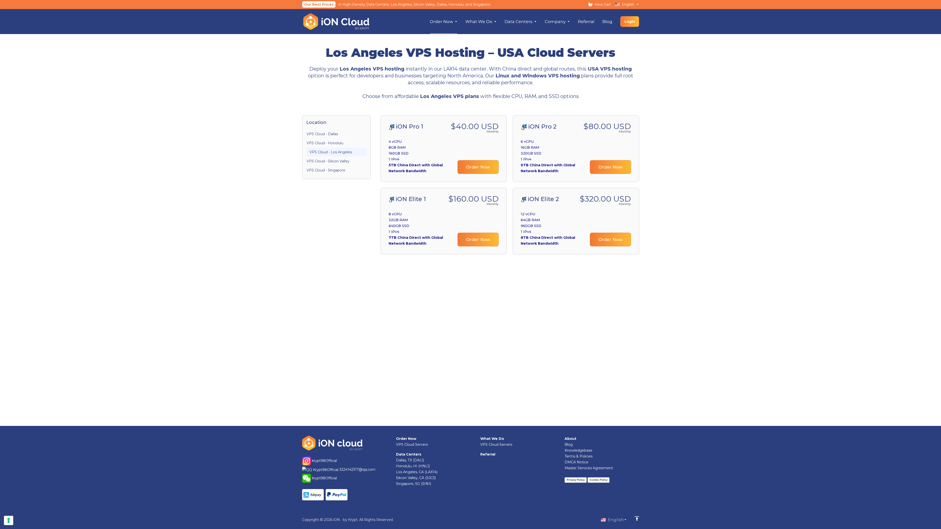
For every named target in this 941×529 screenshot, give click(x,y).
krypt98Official (324, 460)
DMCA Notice (576, 462)
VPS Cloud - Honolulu (325, 143)
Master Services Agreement (589, 468)
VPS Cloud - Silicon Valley (328, 161)
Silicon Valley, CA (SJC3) (416, 478)
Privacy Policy (576, 479)
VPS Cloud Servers (412, 444)
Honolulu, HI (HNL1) (413, 466)
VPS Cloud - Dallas (322, 134)
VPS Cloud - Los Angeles (331, 152)
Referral (487, 454)
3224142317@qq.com (357, 469)
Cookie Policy (598, 479)
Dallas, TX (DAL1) (410, 460)
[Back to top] (637, 518)
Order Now (478, 167)
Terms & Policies (579, 456)
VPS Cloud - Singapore (326, 170)
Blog (569, 444)
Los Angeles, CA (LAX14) (416, 472)
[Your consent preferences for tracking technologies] (8, 520)
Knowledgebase (578, 450)
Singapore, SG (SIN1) (413, 483)
